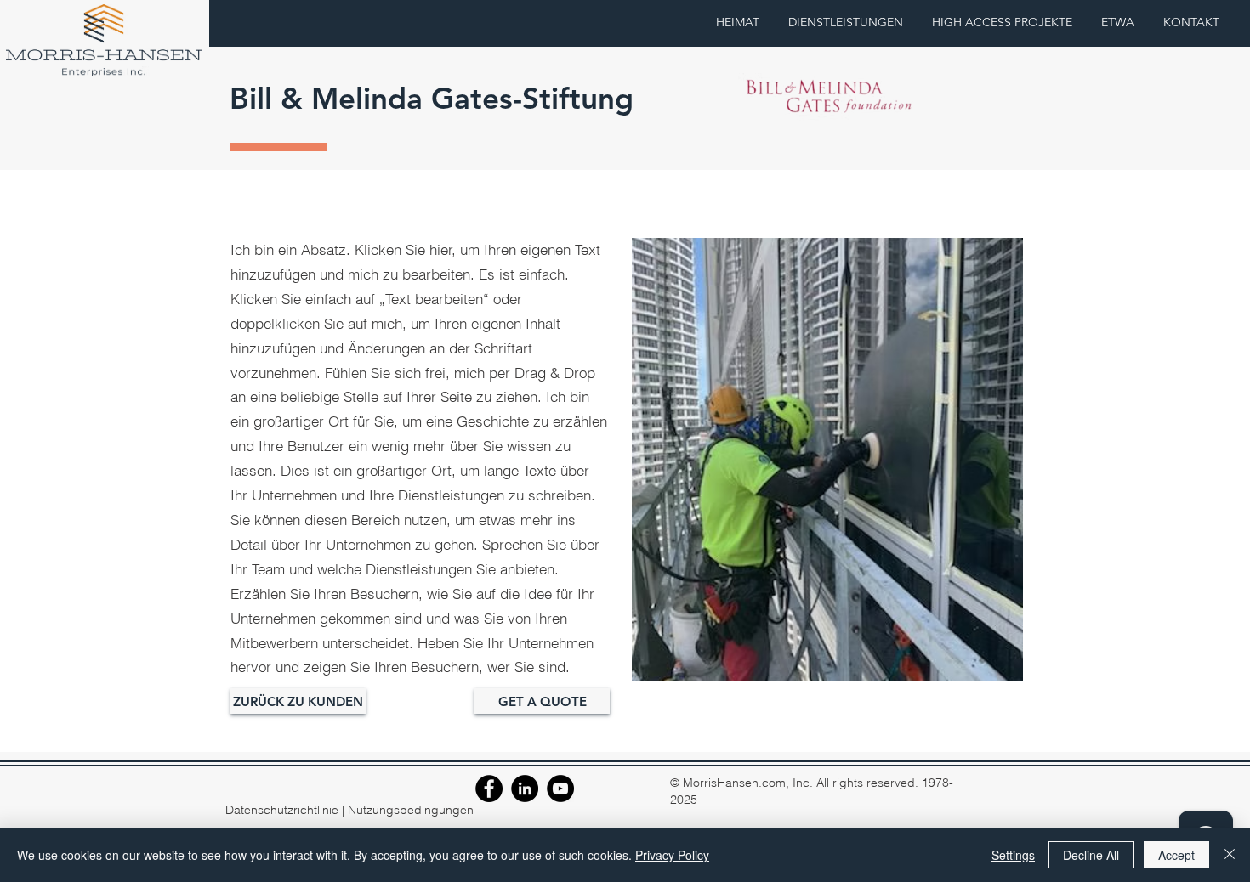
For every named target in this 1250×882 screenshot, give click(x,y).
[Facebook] (489, 788)
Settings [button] (1013, 854)
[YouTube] (560, 788)
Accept (1176, 854)
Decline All (1091, 854)
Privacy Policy (672, 854)
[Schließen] (1229, 854)
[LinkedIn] (524, 788)
